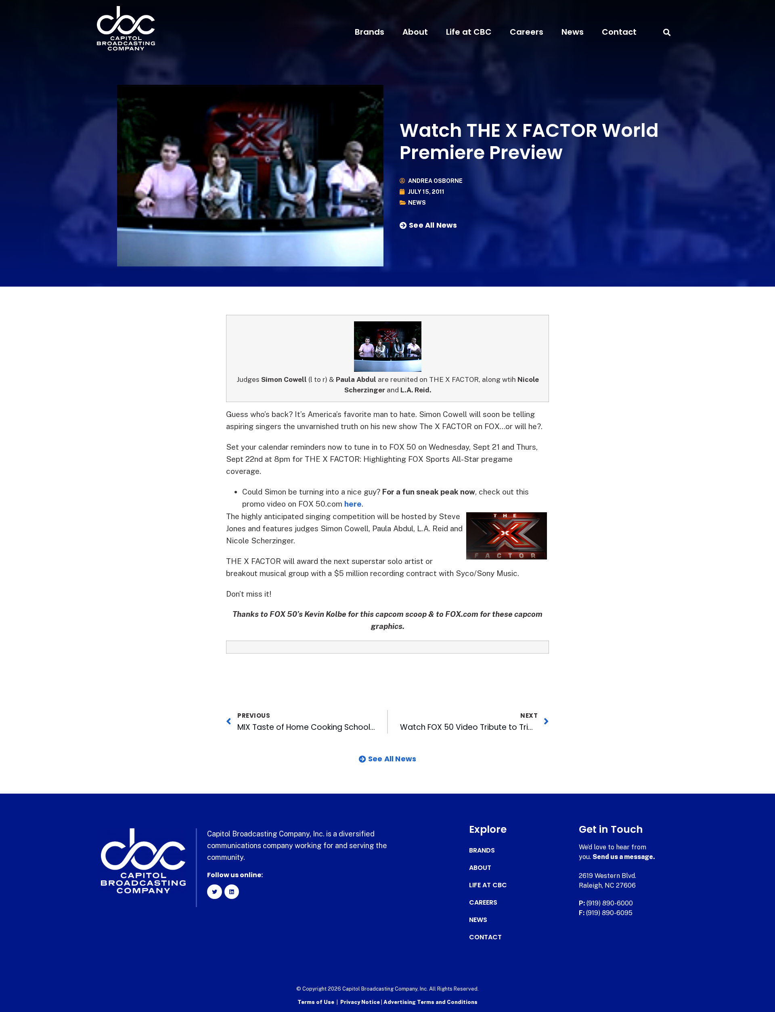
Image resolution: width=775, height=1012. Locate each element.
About (415, 32)
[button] (666, 32)
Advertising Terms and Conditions (430, 1002)
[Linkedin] (231, 891)
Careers (526, 32)
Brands (369, 32)
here (353, 503)
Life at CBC (469, 32)
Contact (619, 32)
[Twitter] (214, 891)
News (572, 32)
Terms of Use (315, 1002)
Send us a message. (624, 857)
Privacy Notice (360, 1002)
